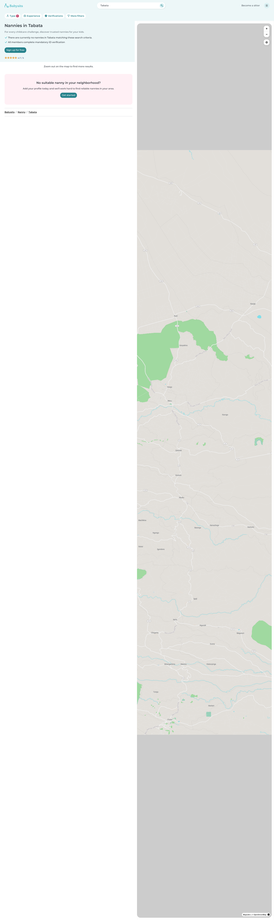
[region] (204, 470)
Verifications (55, 16)
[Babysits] (14, 5)
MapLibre (247, 914)
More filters (77, 16)
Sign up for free (15, 50)
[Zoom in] (266, 28)
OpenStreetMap (260, 914)
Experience (33, 16)
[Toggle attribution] (268, 914)
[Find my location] (266, 42)
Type (13, 16)
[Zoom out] (266, 34)
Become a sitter (250, 5)
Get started (68, 95)
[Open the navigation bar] (266, 5)
